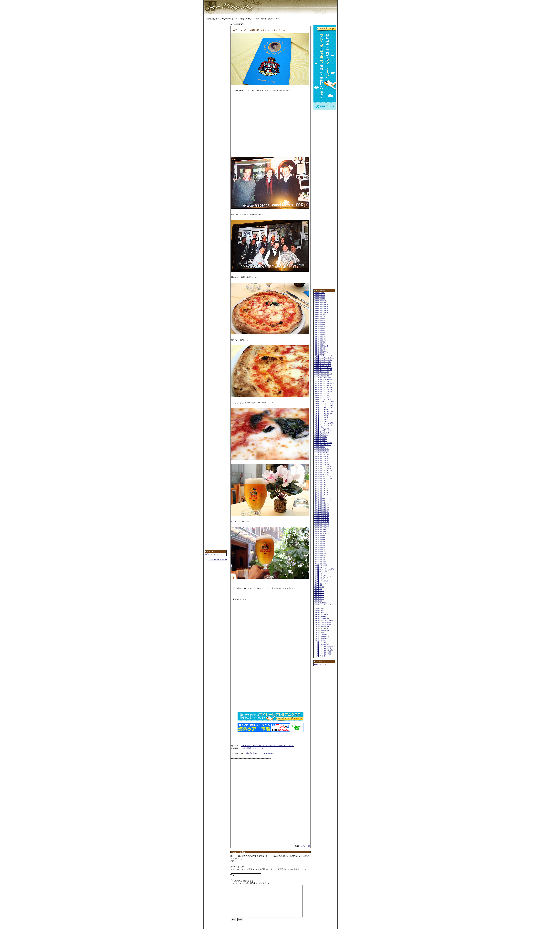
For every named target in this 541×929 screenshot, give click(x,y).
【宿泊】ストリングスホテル (323, 379)
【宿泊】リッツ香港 (320, 441)
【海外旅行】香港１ (320, 557)
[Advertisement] (216, 67)
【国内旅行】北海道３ (321, 306)
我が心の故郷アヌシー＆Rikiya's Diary (260, 753)
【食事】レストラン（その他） (324, 646)
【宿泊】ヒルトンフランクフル (324, 411)
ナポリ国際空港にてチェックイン (254, 748)
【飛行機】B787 (319, 612)
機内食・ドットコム (211, 554)
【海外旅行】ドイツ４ (321, 492)
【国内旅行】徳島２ (320, 330)
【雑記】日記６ (319, 599)
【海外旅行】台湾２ (320, 543)
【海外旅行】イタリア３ (321, 462)
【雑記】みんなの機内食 (321, 571)
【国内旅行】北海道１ (321, 302)
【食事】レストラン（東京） (323, 654)
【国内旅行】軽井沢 (320, 344)
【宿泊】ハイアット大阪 (321, 393)
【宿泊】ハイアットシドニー (323, 389)
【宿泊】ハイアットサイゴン (323, 385)
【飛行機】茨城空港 (320, 634)
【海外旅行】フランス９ (321, 522)
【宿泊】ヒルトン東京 (321, 419)
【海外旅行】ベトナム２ (321, 525)
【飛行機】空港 (319, 632)
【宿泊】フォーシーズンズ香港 (324, 423)
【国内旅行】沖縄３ (320, 340)
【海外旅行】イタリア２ (321, 460)
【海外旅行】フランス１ (321, 504)
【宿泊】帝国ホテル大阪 (321, 448)
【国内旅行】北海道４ (321, 308)
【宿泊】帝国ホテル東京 (321, 450)
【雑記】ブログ (319, 579)
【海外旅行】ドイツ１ (321, 486)
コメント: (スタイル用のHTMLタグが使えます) (249, 883)
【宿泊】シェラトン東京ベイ (323, 373)
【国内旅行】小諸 (319, 322)
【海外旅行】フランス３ (321, 510)
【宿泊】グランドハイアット (323, 368)
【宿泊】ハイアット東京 (321, 395)
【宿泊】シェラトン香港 (321, 375)
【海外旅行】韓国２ (320, 549)
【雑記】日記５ (319, 597)
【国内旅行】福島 (319, 342)
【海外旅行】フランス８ (321, 520)
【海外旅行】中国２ (320, 535)
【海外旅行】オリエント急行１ (324, 466)
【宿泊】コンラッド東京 (321, 372)
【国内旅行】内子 (319, 298)
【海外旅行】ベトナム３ (321, 527)
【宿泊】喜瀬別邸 (319, 447)
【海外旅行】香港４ (320, 563)
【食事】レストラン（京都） (323, 648)
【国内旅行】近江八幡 (321, 346)
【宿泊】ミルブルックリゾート (324, 431)
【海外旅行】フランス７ (321, 518)
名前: (232, 861)
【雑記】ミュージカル (321, 583)
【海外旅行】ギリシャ (321, 474)
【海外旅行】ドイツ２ (321, 488)
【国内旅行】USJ (319, 293)
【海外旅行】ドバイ (320, 496)
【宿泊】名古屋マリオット (322, 445)
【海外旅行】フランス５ (321, 514)
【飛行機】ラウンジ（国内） (323, 622)
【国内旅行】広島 (319, 326)
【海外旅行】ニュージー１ (322, 498)
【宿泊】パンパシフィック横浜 (324, 401)
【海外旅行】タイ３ (320, 484)
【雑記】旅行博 (319, 587)
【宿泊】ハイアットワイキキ (323, 391)
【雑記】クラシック (320, 575)
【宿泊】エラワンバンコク (322, 366)
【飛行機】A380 (319, 608)
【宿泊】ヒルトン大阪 (321, 417)
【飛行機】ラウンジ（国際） (323, 624)
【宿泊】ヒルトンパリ (321, 409)
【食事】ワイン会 (319, 656)
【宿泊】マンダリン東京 (321, 429)
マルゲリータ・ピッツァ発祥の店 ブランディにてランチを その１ (267, 746)
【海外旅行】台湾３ (320, 545)
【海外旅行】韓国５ (320, 555)
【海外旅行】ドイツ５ (321, 494)
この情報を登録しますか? (243, 881)
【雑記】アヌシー (319, 573)
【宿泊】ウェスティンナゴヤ (323, 360)
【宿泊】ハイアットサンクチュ (324, 387)
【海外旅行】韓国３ (320, 551)
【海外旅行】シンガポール (322, 476)
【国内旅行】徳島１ (320, 328)
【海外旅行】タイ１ (320, 480)
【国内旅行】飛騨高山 (321, 352)
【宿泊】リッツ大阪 (320, 437)
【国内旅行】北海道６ (321, 312)
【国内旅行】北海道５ (321, 310)
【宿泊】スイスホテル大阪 (322, 377)
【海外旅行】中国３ (320, 537)
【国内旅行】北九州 (320, 300)
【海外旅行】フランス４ (321, 512)
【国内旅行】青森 (319, 348)
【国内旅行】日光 (319, 332)
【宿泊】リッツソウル (321, 435)
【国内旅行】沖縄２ (320, 338)
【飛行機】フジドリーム (321, 618)
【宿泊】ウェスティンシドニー (324, 358)
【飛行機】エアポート (321, 614)
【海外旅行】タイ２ (320, 482)
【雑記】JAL (318, 567)
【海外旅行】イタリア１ (321, 458)
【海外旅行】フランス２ (321, 508)
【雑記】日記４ (319, 595)
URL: (232, 875)
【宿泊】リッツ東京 (320, 439)
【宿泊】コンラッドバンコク (323, 370)
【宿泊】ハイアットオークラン (324, 383)
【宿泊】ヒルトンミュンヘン (323, 413)
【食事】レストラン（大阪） (323, 652)
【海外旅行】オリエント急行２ (324, 468)
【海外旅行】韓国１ (320, 547)
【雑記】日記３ (319, 593)
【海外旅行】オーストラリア (323, 470)
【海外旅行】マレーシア (321, 533)
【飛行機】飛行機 (319, 640)
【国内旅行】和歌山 (320, 314)
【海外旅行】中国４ (320, 539)
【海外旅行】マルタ (320, 531)
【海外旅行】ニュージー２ (322, 500)
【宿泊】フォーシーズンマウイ (324, 425)
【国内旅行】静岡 (319, 350)
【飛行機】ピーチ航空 (321, 616)
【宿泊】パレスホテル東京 (322, 399)
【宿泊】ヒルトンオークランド (324, 407)
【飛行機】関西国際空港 (321, 636)
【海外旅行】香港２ (320, 559)
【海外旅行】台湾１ (320, 541)
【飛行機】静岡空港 (320, 638)
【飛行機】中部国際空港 (321, 626)
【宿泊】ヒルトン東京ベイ (322, 421)
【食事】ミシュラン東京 (321, 644)
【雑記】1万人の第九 (320, 565)
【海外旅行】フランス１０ (322, 506)
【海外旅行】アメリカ (321, 456)
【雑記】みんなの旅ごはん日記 (324, 569)
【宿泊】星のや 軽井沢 (321, 452)
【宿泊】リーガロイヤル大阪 (323, 443)
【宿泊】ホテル (319, 427)
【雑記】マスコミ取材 (321, 581)
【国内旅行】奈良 (319, 318)
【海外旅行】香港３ (320, 561)
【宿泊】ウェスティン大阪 (322, 362)
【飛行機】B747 (319, 610)
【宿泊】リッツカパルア (321, 433)
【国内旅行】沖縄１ (320, 336)
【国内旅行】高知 (319, 354)
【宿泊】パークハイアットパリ (324, 403)
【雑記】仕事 (318, 585)
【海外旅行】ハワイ (320, 502)
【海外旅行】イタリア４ (321, 464)
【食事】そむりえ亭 (320, 642)
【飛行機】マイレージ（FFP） (323, 620)
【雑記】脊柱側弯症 (320, 602)
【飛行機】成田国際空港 (321, 630)
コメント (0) (305, 846)
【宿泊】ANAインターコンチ (323, 356)
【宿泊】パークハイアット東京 (324, 405)
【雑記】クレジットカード (322, 577)
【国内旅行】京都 (319, 295)
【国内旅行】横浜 (319, 334)
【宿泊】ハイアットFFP (321, 381)
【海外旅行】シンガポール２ (323, 478)
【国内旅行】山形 (319, 324)
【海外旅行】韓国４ (320, 553)
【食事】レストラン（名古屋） (324, 650)
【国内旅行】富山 (319, 320)
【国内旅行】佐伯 (319, 296)
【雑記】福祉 (318, 600)
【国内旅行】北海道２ (321, 304)
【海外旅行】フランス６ (321, 516)
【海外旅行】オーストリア (322, 472)
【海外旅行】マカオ (320, 529)
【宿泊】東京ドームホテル (322, 454)
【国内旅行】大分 (319, 316)
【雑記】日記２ (319, 591)
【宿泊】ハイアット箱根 (321, 397)
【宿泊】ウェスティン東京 (322, 364)
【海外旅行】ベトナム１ (321, 523)
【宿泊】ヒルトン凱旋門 (321, 415)
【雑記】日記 (318, 589)
